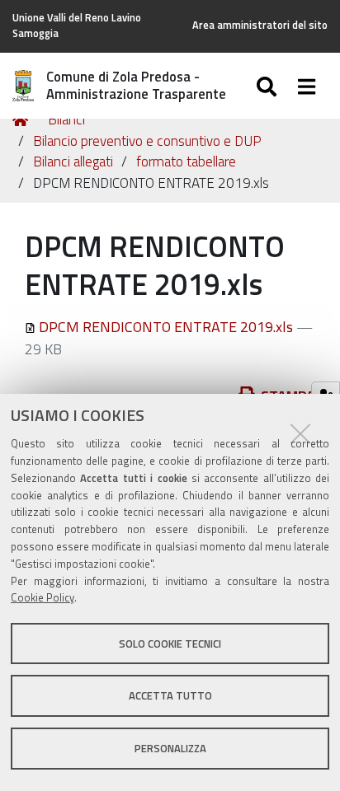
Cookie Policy (42, 597)
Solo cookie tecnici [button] (170, 643)
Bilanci (66, 119)
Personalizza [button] (170, 748)
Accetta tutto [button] (170, 695)
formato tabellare (186, 161)
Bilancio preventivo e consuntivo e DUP (147, 141)
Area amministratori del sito (260, 25)
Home (23, 120)
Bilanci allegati (73, 161)
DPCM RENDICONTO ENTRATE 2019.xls (165, 327)
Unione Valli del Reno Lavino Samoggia (76, 25)
